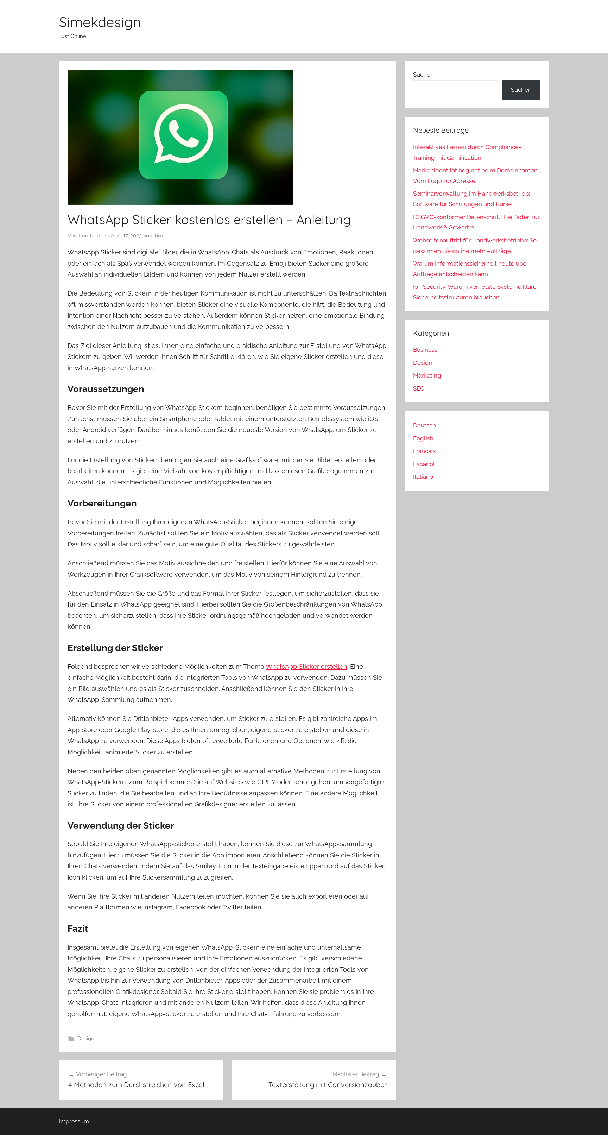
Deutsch (424, 425)
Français (424, 451)
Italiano (423, 476)
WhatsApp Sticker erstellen (306, 666)
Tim (158, 236)
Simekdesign (100, 22)
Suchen (423, 74)
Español (424, 464)
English (423, 438)
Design (85, 1038)
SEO (419, 388)
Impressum (74, 1121)
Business (425, 349)
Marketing (427, 375)
